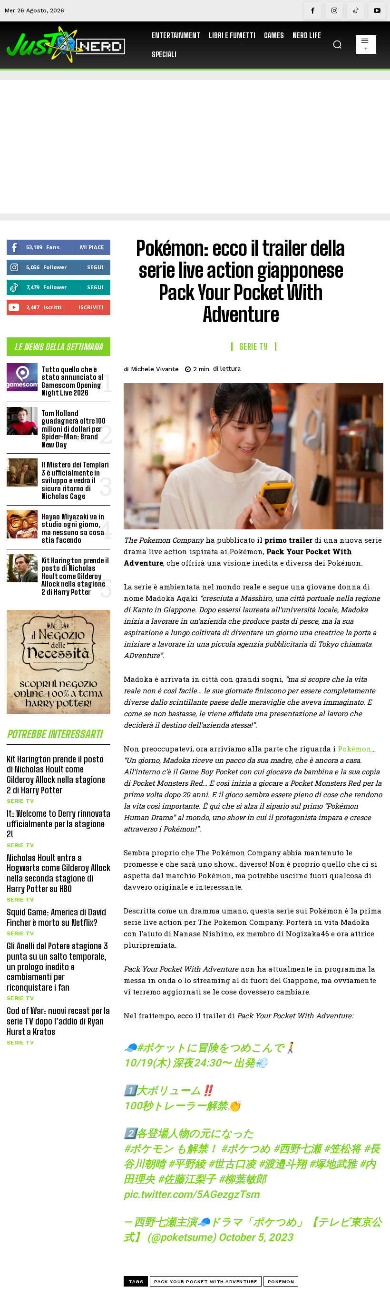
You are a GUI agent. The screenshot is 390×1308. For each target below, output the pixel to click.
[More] (373, 367)
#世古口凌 (232, 1164)
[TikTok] (355, 10)
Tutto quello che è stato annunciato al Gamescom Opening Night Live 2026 (72, 381)
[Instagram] (334, 10)
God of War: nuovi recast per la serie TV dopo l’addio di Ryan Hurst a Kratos (58, 1020)
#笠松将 (342, 1149)
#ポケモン (149, 1149)
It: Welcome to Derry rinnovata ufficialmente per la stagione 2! (58, 823)
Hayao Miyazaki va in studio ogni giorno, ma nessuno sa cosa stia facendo (72, 528)
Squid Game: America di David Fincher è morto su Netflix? (56, 917)
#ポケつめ (246, 1149)
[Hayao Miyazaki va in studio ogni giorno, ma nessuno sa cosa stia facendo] (22, 524)
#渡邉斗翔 (282, 1164)
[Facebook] (312, 10)
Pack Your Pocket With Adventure (205, 1281)
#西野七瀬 (297, 1149)
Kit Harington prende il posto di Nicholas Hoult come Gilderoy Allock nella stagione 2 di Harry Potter (75, 576)
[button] (337, 44)
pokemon (281, 1281)
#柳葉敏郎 (242, 1179)
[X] (307, 367)
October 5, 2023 (255, 1237)
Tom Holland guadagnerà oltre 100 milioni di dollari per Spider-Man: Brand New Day (73, 429)
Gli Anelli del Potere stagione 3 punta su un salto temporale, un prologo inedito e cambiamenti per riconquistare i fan (57, 966)
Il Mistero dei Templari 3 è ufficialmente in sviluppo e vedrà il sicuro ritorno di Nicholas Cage (75, 480)
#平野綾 (186, 1164)
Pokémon (354, 748)
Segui (95, 267)
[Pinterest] (329, 367)
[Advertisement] (195, 146)
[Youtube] (377, 10)
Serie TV (20, 801)
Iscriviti (91, 307)
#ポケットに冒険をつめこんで (210, 1048)
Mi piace (92, 247)
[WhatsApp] (351, 367)
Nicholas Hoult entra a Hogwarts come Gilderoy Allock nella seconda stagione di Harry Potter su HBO (58, 873)
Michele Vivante (155, 369)
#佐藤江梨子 (186, 1179)
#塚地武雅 (333, 1164)
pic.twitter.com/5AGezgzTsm (191, 1194)
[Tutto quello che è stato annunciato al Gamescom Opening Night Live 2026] (22, 377)
